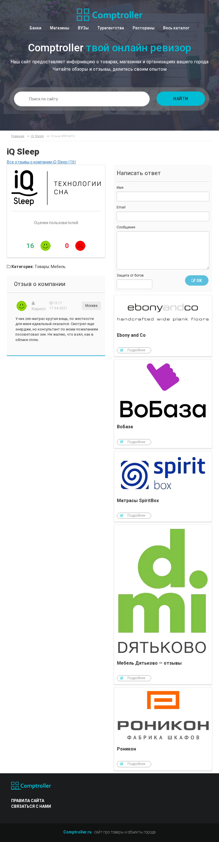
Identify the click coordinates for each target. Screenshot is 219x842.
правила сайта (27, 800)
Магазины (59, 28)
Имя (120, 188)
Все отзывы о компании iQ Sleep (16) (41, 162)
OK (199, 280)
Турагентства (110, 28)
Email (121, 207)
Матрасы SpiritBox (163, 486)
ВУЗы (83, 28)
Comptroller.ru (77, 832)
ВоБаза (163, 404)
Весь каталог (176, 28)
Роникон (163, 728)
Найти (180, 98)
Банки (35, 28)
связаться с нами (31, 806)
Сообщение (126, 227)
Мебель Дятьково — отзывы (163, 604)
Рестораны (144, 28)
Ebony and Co (163, 325)
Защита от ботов (130, 275)
